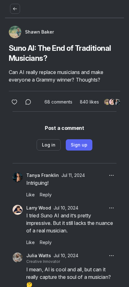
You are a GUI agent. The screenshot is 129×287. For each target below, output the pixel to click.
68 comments (58, 101)
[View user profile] (18, 177)
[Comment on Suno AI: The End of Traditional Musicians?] (28, 102)
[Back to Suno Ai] (15, 9)
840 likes (89, 101)
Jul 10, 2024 (66, 207)
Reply (46, 194)
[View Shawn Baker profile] (15, 32)
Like (30, 194)
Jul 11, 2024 (73, 175)
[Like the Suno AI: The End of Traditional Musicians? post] (14, 102)
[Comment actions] (111, 175)
